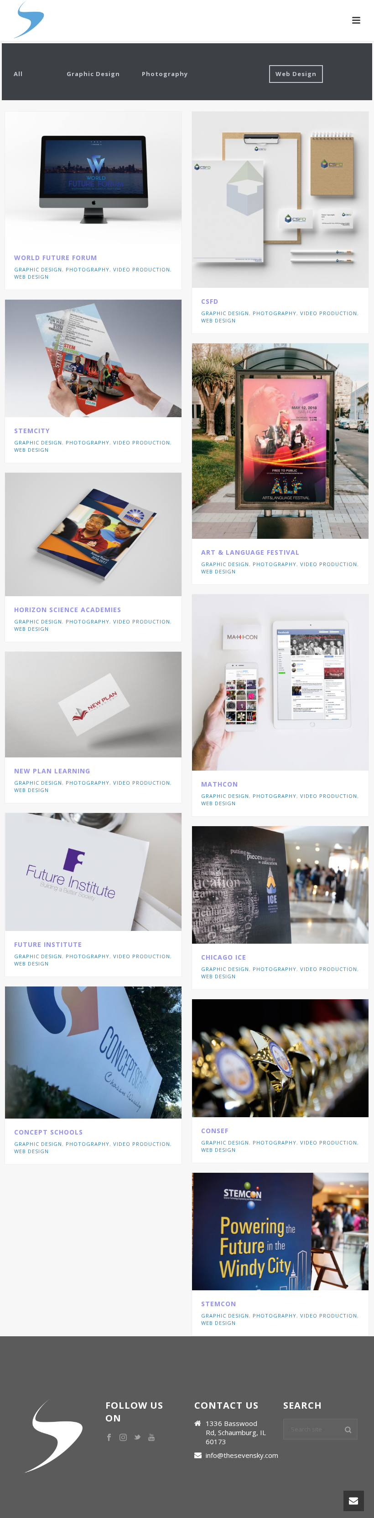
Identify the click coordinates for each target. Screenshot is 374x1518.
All (18, 74)
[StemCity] (113, 358)
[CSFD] (300, 200)
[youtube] (151, 1438)
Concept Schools (48, 1132)
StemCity (32, 430)
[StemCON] (300, 1232)
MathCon (219, 784)
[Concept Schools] (113, 1053)
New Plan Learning (52, 771)
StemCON (218, 1303)
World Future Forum (55, 257)
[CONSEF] (300, 1058)
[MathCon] (300, 682)
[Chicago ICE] (300, 885)
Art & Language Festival (250, 552)
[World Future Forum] (113, 178)
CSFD (209, 301)
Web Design (296, 74)
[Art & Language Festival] (300, 441)
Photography (165, 74)
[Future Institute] (113, 872)
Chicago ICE (223, 957)
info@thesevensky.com (242, 1455)
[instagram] (123, 1438)
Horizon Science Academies (67, 609)
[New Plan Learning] (113, 705)
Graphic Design (93, 74)
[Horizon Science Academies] (113, 534)
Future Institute (48, 944)
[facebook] (109, 1438)
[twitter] (137, 1438)
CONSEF (215, 1130)
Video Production (141, 269)
